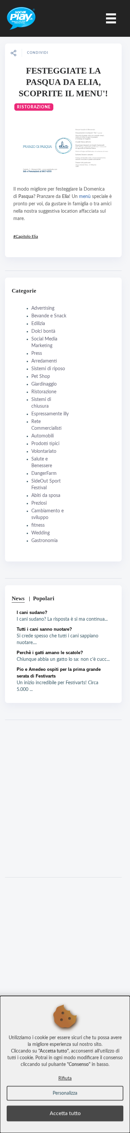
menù (85, 196)
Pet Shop (40, 376)
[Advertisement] (65, 798)
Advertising (42, 308)
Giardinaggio (44, 384)
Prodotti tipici (45, 443)
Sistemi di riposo (48, 369)
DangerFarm (44, 473)
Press (36, 353)
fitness (38, 525)
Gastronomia (44, 540)
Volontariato (43, 451)
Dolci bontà (43, 331)
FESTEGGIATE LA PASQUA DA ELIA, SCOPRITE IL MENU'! (63, 82)
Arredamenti (44, 361)
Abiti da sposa (45, 495)
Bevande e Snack (48, 316)
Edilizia (38, 323)
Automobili (42, 436)
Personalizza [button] (65, 1093)
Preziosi (39, 503)
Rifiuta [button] (65, 1078)
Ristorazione (34, 107)
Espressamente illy (50, 414)
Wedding (40, 533)
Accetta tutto (65, 1113)
